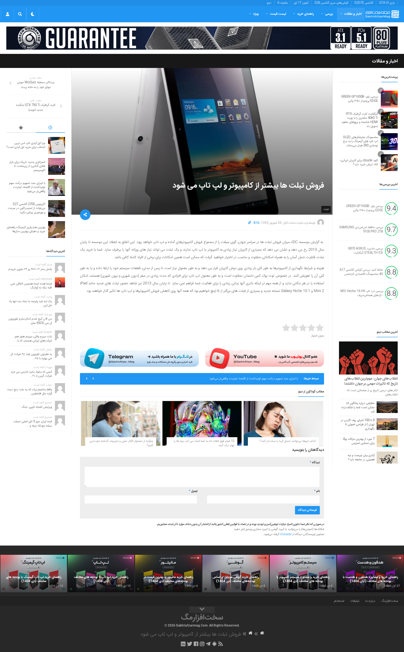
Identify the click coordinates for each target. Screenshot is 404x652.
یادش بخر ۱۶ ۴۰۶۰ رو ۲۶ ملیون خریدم (30, 269)
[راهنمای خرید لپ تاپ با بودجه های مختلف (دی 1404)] (101, 573)
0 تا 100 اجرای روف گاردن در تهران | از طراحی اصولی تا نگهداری (358, 424)
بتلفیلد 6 (283, 2)
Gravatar (286, 534)
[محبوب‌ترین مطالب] (21, 128)
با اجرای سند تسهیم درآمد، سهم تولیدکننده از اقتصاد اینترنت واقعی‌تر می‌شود (253, 378)
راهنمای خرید (305, 14)
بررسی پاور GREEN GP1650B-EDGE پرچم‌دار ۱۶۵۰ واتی (359, 99)
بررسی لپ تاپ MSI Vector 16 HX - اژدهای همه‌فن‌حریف (361, 293)
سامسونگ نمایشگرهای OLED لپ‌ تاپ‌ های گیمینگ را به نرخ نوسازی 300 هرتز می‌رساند (360, 141)
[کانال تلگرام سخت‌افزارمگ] (208, 643)
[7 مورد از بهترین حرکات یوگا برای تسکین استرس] (387, 441)
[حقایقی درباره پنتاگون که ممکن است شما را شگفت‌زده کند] (387, 407)
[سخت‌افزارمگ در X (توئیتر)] (189, 643)
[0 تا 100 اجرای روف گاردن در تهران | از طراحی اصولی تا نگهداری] (387, 424)
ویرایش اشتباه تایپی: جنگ (37, 407)
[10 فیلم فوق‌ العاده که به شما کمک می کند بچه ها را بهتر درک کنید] (202, 423)
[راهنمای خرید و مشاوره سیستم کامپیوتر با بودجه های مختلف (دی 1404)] (303, 573)
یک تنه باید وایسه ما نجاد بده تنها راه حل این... (30, 303)
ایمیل (193, 491)
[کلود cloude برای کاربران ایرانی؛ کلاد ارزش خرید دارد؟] (389, 162)
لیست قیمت (278, 14)
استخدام (339, 601)
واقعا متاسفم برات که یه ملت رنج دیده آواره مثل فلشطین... (29, 391)
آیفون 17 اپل (301, 2)
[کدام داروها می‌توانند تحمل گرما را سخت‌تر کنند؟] (283, 423)
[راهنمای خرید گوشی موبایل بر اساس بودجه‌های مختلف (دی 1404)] (235, 573)
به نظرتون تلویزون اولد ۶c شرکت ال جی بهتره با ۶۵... (31, 356)
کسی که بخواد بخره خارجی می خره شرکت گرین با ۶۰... (31, 374)
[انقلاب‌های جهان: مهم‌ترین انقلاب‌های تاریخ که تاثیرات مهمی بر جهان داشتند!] (368, 357)
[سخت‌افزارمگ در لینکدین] (183, 643)
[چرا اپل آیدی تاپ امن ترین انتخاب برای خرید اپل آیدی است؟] (56, 145)
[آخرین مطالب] (50, 128)
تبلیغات (354, 601)
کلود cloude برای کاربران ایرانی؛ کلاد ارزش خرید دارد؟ (359, 162)
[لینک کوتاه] (249, 223)
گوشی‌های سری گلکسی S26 (331, 2)
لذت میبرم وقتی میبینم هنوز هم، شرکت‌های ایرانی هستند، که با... (33, 338)
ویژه (256, 14)
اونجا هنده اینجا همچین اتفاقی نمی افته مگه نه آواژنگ (31, 286)
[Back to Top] (202, 610)
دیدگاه (315, 462)
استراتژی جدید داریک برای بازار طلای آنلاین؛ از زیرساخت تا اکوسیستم (27, 166)
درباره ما (370, 601)
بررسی (329, 14)
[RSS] (220, 643)
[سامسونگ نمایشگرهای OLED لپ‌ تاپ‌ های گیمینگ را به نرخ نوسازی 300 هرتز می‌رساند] (389, 141)
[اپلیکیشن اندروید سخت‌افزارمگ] (214, 643)
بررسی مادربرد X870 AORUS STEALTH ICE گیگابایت (365, 251)
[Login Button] (7, 14)
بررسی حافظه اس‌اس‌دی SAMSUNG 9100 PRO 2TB (361, 229)
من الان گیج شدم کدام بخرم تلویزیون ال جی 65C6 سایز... (30, 321)
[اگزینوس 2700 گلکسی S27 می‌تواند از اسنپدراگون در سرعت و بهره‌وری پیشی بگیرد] (56, 208)
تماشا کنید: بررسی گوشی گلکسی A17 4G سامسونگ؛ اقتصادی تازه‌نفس (361, 272)
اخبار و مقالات (352, 14)
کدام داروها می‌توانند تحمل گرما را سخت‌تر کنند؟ (288, 441)
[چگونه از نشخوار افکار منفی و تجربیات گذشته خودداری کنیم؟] (120, 423)
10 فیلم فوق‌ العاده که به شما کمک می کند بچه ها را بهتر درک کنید (204, 443)
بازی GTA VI (387, 2)
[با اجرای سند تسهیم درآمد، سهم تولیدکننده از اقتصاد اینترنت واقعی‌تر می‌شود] (56, 187)
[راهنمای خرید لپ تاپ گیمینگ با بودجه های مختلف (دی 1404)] (33, 573)
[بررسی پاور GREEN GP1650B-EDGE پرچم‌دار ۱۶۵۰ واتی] (389, 99)
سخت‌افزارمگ (389, 601)
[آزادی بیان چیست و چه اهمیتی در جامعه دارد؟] (387, 457)
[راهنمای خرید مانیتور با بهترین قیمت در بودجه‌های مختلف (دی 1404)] (168, 573)
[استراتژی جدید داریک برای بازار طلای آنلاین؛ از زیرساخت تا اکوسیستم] (56, 166)
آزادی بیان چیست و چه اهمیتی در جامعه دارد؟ (361, 457)
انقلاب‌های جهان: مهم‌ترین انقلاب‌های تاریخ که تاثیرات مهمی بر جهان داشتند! (371, 381)
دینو (269, 2)
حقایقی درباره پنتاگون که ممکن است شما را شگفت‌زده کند (358, 407)
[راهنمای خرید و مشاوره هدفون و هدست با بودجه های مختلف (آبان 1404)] (370, 573)
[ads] (202, 38)
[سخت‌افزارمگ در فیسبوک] (196, 643)
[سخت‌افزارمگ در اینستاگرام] (202, 643)
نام (317, 491)
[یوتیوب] (264, 358)
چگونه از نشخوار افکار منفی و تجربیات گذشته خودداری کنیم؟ (121, 443)
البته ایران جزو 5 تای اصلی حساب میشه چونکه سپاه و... (32, 423)
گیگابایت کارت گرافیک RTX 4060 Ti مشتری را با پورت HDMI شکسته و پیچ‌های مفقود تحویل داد (360, 120)
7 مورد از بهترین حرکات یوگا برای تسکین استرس (359, 441)
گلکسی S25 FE (363, 2)
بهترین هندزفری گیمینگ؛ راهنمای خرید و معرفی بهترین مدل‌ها (26, 229)
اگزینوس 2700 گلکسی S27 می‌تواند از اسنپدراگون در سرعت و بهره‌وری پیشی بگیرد (26, 208)
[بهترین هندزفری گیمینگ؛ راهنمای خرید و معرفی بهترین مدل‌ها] (56, 229)
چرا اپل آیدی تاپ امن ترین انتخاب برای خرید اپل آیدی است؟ (26, 145)
